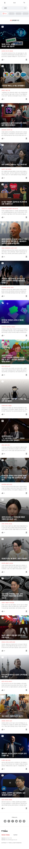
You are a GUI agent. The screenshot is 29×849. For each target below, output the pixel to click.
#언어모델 (11, 602)
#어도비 (3, 642)
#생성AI (13, 326)
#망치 (6, 405)
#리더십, (9, 287)
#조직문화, (4, 287)
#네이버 (3, 51)
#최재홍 (3, 720)
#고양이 (12, 248)
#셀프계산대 (15, 208)
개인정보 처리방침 (5, 835)
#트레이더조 (4, 208)
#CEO (10, 484)
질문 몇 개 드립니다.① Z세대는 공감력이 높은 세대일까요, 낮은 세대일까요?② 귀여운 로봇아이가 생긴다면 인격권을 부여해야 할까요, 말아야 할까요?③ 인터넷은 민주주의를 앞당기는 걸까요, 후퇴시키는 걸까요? (14, 803)
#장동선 (3, 602)
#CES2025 (4, 129)
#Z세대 (3, 405)
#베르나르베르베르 (6, 248)
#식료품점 (9, 208)
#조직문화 (4, 484)
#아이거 (10, 681)
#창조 (3, 366)
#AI (9, 90)
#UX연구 (3, 169)
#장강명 (3, 563)
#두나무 (7, 51)
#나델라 (3, 760)
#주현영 (6, 523)
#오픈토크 (8, 326)
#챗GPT (7, 563)
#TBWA (10, 405)
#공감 (15, 248)
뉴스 (14, 3)
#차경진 (8, 129)
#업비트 (11, 51)
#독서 (8, 445)
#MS (6, 760)
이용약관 (15, 835)
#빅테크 (3, 90)
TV (24, 3)
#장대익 (7, 720)
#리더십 (6, 681)
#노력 (8, 366)
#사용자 (9, 169)
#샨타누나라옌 (8, 642)
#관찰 (3, 523)
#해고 (6, 90)
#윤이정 (10, 523)
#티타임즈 (4, 326)
